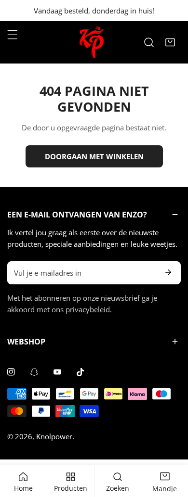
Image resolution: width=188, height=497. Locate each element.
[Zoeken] (149, 42)
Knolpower (54, 436)
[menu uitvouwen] (12, 34)
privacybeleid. (89, 309)
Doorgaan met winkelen (94, 156)
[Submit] (168, 272)
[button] (170, 42)
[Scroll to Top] (170, 446)
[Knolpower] (92, 42)
